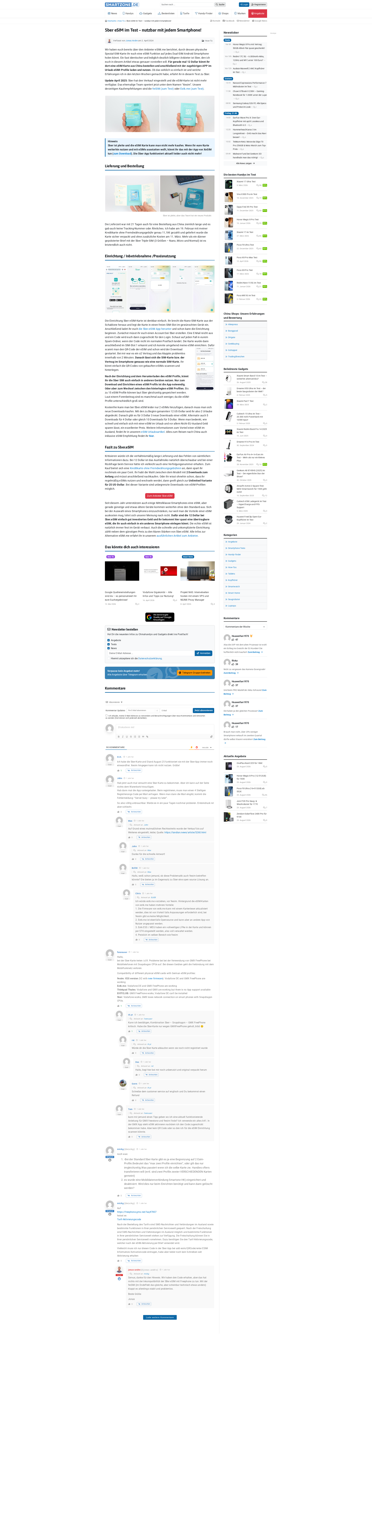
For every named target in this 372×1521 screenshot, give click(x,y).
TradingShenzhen (236, 356)
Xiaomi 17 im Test (245, 232)
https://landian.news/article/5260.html (185, 832)
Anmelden (205, 653)
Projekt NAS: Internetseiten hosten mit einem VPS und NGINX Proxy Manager (194, 596)
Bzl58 (153, 897)
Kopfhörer (233, 580)
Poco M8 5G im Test (246, 295)
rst (152, 1066)
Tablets (231, 574)
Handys (129, 13)
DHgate (231, 337)
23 (260, 299)
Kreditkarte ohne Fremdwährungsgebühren (155, 468)
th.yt (149, 1044)
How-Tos (232, 567)
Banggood (233, 331)
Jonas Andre (132, 40)
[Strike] (131, 736)
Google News (260, 21)
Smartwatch (234, 586)
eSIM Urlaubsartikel (153, 431)
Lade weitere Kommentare (160, 1317)
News (114, 13)
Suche (221, 4)
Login (245, 4)
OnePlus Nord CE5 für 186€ (250, 763)
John (146, 825)
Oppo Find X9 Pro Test (247, 207)
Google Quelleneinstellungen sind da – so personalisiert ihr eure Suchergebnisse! (121, 596)
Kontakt (216, 21)
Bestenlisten (168, 13)
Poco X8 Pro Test (245, 270)
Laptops (232, 606)
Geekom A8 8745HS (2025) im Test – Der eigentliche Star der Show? (251, 473)
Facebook (229, 21)
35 (260, 223)
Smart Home (234, 593)
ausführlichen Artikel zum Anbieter (177, 535)
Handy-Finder (205, 13)
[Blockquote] (143, 736)
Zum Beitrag (254, 652)
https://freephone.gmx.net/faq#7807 (137, 1212)
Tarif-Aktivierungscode (129, 1219)
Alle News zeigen (244, 163)
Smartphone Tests (236, 548)
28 (265, 382)
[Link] (147, 736)
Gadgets (147, 13)
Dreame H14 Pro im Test (248, 442)
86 (260, 236)
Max (149, 850)
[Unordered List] (139, 736)
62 (260, 248)
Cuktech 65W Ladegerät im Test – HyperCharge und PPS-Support (252, 504)
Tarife (185, 13)
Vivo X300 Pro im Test (247, 194)
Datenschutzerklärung (150, 658)
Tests (114, 644)
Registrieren (260, 4)
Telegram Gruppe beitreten (196, 672)
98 (260, 185)
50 (260, 261)
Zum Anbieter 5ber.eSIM (160, 495)
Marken (241, 13)
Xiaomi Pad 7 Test (245, 401)
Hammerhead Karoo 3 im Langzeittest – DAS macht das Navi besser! (249, 133)
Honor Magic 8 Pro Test (248, 219)
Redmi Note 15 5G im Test (249, 283)
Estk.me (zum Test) (192, 88)
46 (265, 795)
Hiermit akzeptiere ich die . (136, 658)
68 (260, 210)
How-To (121, 21)
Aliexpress (233, 324)
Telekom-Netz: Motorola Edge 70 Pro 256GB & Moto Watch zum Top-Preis (249, 145)
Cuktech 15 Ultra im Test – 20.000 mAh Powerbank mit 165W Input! (250, 417)
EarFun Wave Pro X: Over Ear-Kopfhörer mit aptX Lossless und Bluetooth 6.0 (248, 121)
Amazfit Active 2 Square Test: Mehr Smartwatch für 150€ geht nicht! (252, 489)
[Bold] (119, 736)
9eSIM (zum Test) (163, 88)
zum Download (122, 153)
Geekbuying (233, 344)
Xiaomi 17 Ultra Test (246, 181)
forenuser (148, 1019)
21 (260, 286)
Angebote (259, 13)
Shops (225, 13)
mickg (146, 1274)
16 (260, 464)
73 (260, 198)
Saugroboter (234, 599)
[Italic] (123, 736)
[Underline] (127, 736)
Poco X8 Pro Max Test (247, 257)
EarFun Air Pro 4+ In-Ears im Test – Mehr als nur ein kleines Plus (251, 457)
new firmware (155, 978)
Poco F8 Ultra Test (245, 245)
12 (265, 495)
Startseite (112, 21)
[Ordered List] (135, 736)
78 (260, 274)
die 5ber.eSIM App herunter (155, 328)
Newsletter (244, 21)
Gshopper (232, 350)
